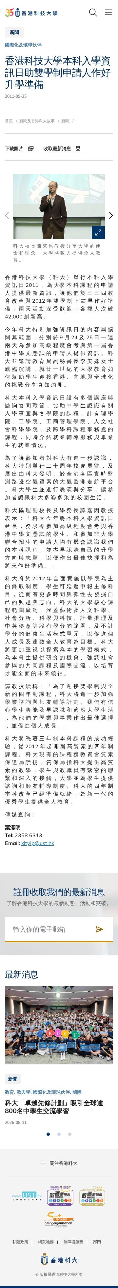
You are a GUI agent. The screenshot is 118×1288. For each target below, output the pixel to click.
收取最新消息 (58, 148)
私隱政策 (20, 1241)
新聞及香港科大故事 (37, 120)
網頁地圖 (46, 1241)
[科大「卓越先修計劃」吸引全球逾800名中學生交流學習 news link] (59, 1056)
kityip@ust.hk (37, 842)
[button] (110, 218)
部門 (97, 1241)
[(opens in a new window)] (60, 1196)
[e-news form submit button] (99, 929)
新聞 (65, 120)
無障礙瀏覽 (73, 1241)
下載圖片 (15, 148)
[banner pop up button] (98, 232)
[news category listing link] (23, 44)
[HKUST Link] (31, 12)
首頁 (9, 120)
